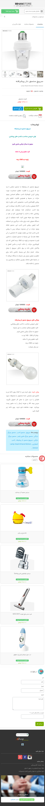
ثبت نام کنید (14, 799)
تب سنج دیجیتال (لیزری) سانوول (22, 654)
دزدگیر (36, 436)
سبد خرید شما (10, 11)
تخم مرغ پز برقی (22, 533)
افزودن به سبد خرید (31, 108)
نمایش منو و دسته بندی (32, 11)
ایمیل (42, 686)
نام (43, 677)
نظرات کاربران (16, 24)
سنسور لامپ (21, 432)
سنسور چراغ (12, 432)
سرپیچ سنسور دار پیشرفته (24, 440)
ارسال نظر (40, 724)
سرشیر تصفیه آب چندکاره (22, 492)
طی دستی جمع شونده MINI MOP (22, 614)
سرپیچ (28, 432)
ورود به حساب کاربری (27, 799)
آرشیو (34, 460)
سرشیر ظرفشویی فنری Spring (22, 573)
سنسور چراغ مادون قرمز (25, 436)
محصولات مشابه (29, 24)
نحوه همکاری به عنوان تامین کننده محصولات (31, 771)
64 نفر (16, 108)
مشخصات (40, 24)
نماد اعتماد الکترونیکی (37, 765)
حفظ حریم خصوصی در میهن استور (34, 768)
